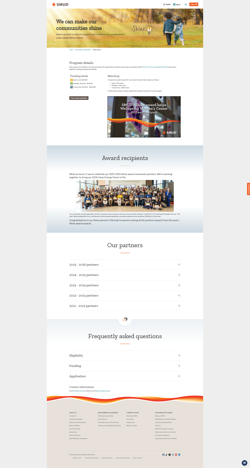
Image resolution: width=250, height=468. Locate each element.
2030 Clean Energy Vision (106, 416)
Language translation (123, 458)
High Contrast (137, 458)
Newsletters (73, 432)
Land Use (158, 425)
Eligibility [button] (76, 355)
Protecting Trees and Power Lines (108, 422)
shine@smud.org (79, 391)
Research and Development (77, 422)
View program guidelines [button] (79, 98)
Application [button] (77, 376)
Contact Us (72, 416)
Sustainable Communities (83, 50)
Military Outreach (131, 425)
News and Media (74, 425)
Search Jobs (130, 419)
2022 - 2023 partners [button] (83, 295)
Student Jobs (130, 422)
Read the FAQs (162, 67)
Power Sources (102, 419)
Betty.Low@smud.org (102, 391)
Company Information (76, 419)
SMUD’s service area (149, 67)
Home (71, 50)
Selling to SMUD (160, 416)
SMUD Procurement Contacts (164, 429)
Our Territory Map (74, 429)
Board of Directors (75, 435)
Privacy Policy (77, 458)
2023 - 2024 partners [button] (84, 285)
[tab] (125, 264)
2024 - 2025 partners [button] (84, 275)
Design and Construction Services (165, 432)
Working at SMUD (131, 416)
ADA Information (107, 458)
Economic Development (162, 435)
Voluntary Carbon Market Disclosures (109, 425)
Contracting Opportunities (163, 422)
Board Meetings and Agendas (78, 438)
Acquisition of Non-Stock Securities (166, 438)
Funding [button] (75, 366)
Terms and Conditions (92, 458)
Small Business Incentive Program (165, 419)
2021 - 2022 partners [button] (83, 306)
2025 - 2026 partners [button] (84, 264)
